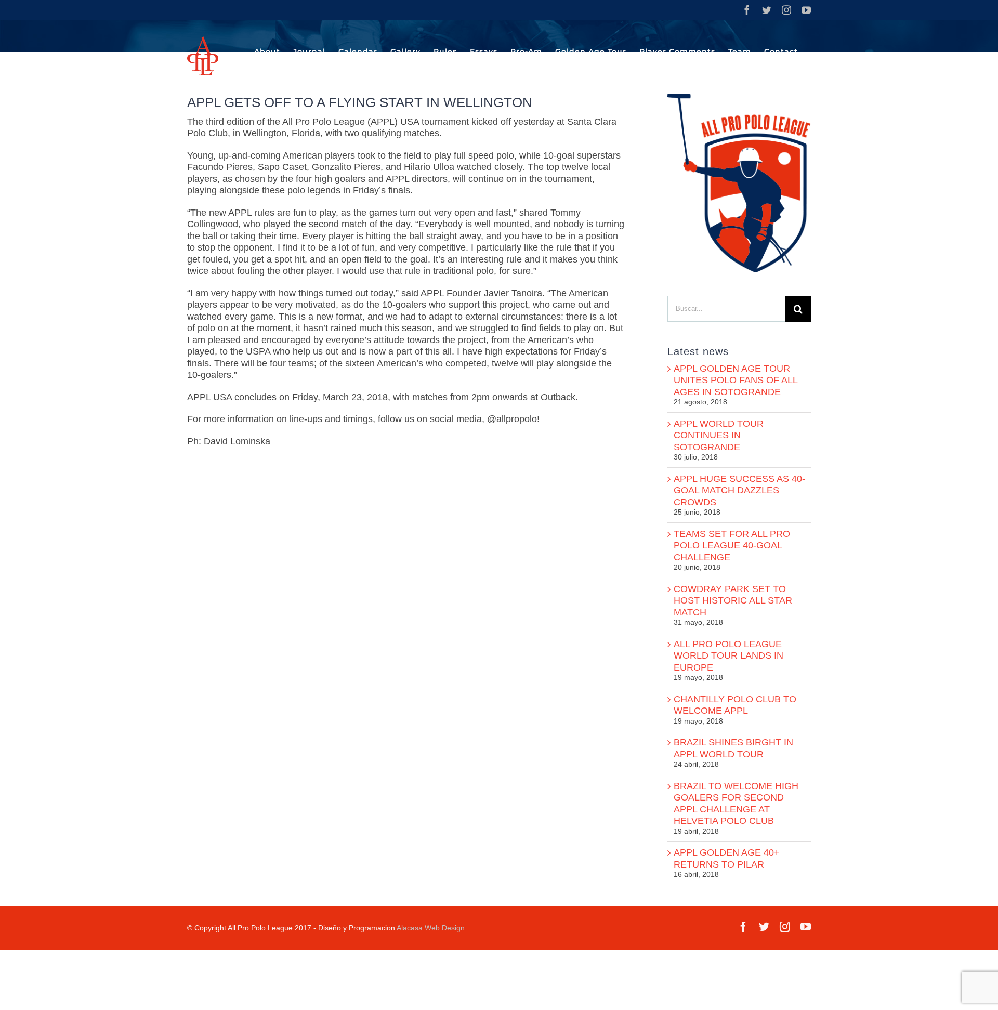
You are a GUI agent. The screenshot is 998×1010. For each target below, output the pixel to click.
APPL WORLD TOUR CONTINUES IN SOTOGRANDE (719, 435)
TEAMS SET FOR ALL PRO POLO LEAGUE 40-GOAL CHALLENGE (732, 545)
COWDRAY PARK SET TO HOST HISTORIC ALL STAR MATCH (733, 601)
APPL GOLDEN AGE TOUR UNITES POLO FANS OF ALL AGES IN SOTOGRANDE (735, 380)
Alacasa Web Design (431, 928)
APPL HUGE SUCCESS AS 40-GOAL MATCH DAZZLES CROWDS (739, 490)
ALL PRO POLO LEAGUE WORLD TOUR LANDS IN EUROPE (728, 656)
